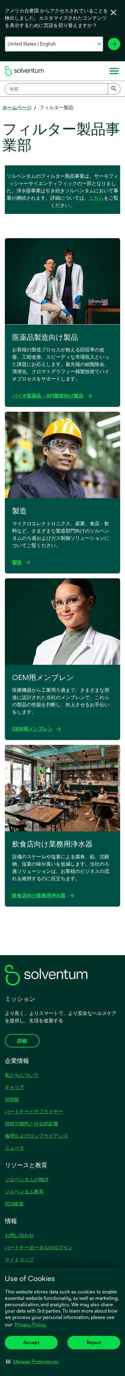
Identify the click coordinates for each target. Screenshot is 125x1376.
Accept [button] (31, 1342)
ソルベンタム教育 (24, 1192)
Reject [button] (94, 1342)
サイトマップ (19, 1260)
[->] (114, 44)
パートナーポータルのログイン (39, 1247)
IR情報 (12, 1099)
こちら (96, 198)
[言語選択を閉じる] (113, 12)
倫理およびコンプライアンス (36, 1136)
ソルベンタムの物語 (27, 1179)
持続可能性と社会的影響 (31, 1124)
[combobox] (62, 88)
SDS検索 (14, 1204)
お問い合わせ (19, 1235)
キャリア (14, 1087)
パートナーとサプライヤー (34, 1111)
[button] (32, 1361)
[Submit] (114, 88)
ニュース (14, 1148)
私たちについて (22, 1075)
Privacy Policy (30, 1324)
